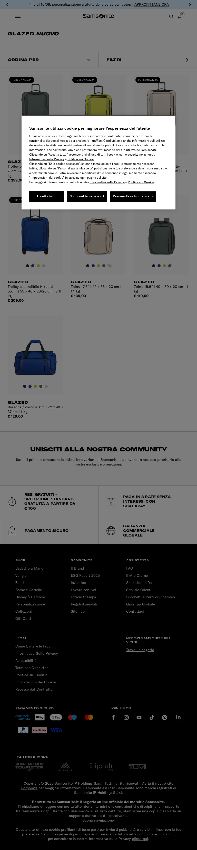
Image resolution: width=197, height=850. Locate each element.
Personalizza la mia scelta (133, 196)
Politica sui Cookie (80, 159)
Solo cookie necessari (87, 196)
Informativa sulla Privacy (46, 159)
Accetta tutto (46, 196)
